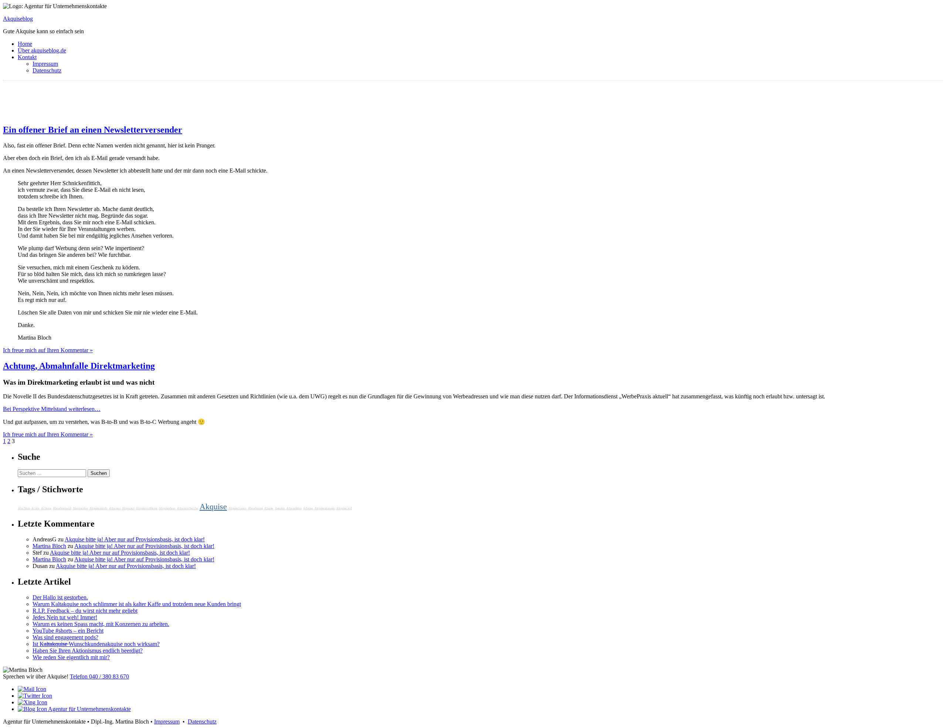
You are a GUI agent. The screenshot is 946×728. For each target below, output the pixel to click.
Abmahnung (255, 508)
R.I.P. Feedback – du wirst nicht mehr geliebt (85, 611)
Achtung (46, 508)
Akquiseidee (80, 508)
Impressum (45, 64)
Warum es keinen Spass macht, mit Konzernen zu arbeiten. (101, 624)
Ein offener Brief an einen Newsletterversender (92, 130)
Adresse (308, 508)
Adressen (114, 508)
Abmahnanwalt (62, 508)
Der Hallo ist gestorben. (60, 597)
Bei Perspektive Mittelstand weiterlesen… (52, 409)
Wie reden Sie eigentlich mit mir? (71, 657)
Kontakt (27, 57)
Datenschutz (47, 70)
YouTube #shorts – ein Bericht (68, 630)
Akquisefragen (237, 508)
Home (25, 44)
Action (35, 508)
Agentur (280, 508)
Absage (268, 508)
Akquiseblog (18, 19)
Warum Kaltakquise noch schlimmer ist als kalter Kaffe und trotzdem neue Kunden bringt (137, 604)
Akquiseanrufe (98, 508)
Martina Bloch (49, 546)
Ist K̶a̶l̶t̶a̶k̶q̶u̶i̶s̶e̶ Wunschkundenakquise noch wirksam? (96, 644)
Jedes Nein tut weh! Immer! (65, 617)
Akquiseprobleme (146, 508)
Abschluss (24, 508)
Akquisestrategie (324, 508)
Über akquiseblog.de (42, 50)
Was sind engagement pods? (65, 637)
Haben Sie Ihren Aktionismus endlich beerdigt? (88, 650)
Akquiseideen (167, 508)
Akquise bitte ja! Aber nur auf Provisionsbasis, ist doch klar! (135, 539)
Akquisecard (344, 508)
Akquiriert (128, 508)
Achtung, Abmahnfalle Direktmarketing (79, 366)
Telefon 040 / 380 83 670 (99, 676)
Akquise (213, 506)
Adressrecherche (187, 508)
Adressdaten (294, 508)
